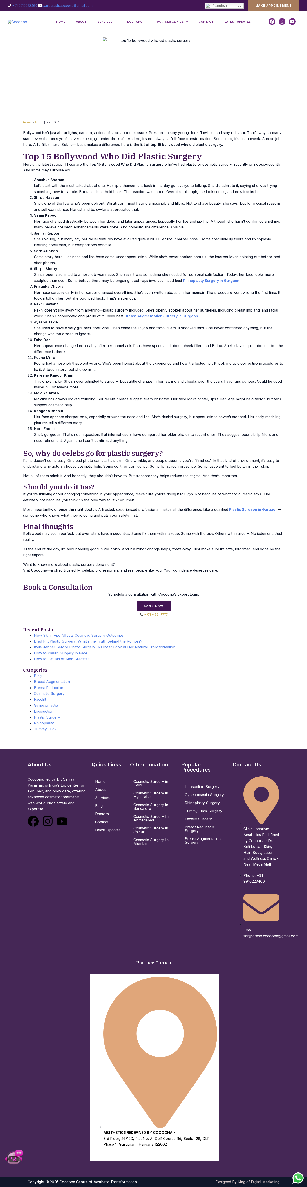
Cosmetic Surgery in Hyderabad (150, 795)
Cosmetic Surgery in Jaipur (150, 830)
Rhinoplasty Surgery (202, 803)
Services (105, 21)
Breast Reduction (48, 687)
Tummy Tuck (45, 729)
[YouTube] (292, 21)
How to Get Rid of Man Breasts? (61, 659)
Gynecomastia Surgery (204, 794)
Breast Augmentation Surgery (203, 840)
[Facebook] (272, 21)
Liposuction (43, 711)
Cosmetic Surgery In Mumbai (151, 842)
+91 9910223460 (24, 5)
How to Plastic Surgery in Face (60, 653)
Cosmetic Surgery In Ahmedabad (151, 818)
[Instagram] (282, 21)
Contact (206, 21)
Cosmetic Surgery (49, 693)
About (81, 21)
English (220, 6)
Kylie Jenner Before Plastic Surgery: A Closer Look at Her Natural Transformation (104, 647)
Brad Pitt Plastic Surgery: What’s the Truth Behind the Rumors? (88, 641)
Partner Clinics (170, 21)
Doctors (134, 21)
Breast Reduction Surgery (199, 829)
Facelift (40, 699)
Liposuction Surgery (202, 786)
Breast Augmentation (52, 681)
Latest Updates (238, 21)
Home (60, 21)
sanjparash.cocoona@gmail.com (67, 5)
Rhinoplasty (44, 723)
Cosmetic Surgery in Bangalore (150, 807)
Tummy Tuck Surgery (203, 811)
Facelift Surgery (198, 819)
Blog (38, 122)
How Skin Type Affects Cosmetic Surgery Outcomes (79, 635)
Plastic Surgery (47, 717)
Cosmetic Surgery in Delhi (150, 783)
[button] (273, 5)
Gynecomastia (46, 705)
